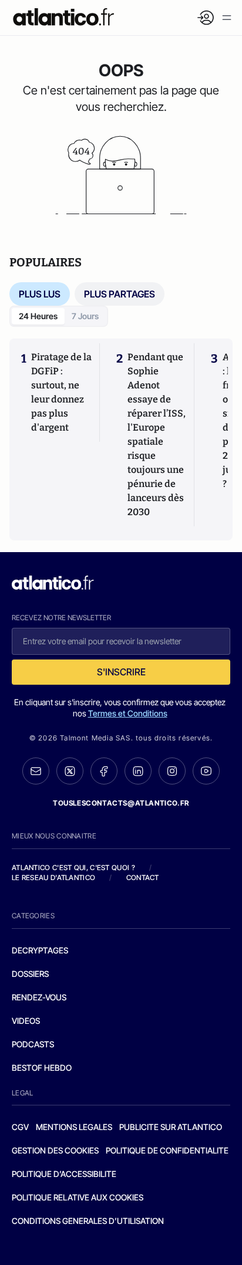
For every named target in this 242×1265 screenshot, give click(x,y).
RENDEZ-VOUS (39, 997)
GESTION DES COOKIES (55, 1150)
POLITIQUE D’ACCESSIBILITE (64, 1174)
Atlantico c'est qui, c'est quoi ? (73, 867)
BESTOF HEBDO (42, 1068)
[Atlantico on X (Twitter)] (69, 771)
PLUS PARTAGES (119, 294)
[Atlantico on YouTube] (206, 770)
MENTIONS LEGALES (74, 1127)
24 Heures (38, 316)
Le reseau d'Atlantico (53, 877)
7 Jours (85, 316)
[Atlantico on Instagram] (172, 770)
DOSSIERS (30, 974)
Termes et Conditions (127, 713)
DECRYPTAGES (40, 950)
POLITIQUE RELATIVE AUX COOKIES (77, 1197)
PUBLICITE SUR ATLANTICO (170, 1127)
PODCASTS (33, 1044)
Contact (142, 877)
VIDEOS (26, 1021)
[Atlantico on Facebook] (103, 771)
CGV (20, 1127)
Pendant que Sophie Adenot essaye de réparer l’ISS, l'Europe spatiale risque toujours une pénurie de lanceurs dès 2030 (156, 434)
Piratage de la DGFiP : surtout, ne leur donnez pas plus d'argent (61, 392)
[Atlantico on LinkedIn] (138, 771)
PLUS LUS (39, 294)
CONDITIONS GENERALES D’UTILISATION (88, 1221)
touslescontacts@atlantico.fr (121, 803)
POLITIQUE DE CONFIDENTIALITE (167, 1150)
